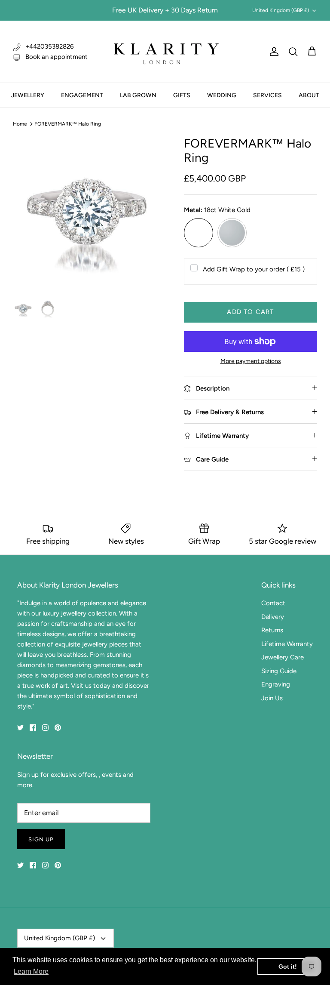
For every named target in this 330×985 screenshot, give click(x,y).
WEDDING (221, 95)
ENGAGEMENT (82, 95)
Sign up (41, 839)
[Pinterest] (58, 727)
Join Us (272, 698)
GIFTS (181, 95)
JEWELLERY (27, 95)
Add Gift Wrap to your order (254, 269)
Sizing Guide (278, 671)
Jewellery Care (282, 657)
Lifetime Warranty (287, 644)
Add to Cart (250, 312)
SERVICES (267, 95)
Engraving (275, 684)
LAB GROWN (138, 95)
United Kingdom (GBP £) (280, 10)
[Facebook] (33, 727)
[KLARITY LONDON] (165, 51)
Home (20, 124)
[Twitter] (20, 727)
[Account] (272, 51)
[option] (89, 212)
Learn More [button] (31, 971)
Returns (272, 630)
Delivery (272, 617)
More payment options (250, 361)
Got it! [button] (287, 966)
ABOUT (309, 95)
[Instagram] (45, 727)
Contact (273, 603)
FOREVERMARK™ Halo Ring (67, 124)
